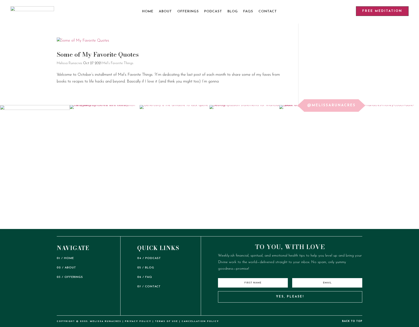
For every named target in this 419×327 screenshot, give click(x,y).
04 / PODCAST (149, 258)
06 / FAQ (144, 277)
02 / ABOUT (66, 267)
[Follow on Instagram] (285, 309)
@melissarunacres (331, 105)
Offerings (188, 11)
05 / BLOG (145, 267)
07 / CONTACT (149, 286)
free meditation (382, 11)
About (165, 11)
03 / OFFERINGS (70, 277)
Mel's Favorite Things (117, 63)
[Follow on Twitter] (295, 309)
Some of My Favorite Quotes (98, 54)
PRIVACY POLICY (138, 321)
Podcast (213, 11)
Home (147, 11)
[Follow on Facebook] (305, 309)
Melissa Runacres (69, 63)
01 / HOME (65, 258)
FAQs (248, 11)
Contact (267, 11)
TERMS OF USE (166, 321)
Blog (232, 11)
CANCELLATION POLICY (200, 321)
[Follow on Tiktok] (274, 309)
